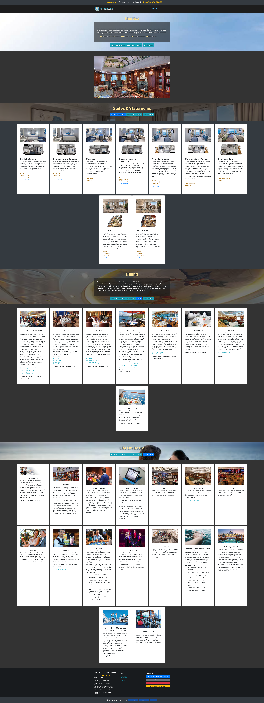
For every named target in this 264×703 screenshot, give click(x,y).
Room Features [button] (24, 179)
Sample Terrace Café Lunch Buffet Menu (129, 363)
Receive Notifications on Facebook (158, 676)
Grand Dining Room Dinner (27, 370)
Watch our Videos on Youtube (159, 683)
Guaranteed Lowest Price (143, 8)
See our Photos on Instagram (158, 680)
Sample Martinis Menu (158, 499)
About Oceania (143, 700)
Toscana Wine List (58, 363)
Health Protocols (133, 700)
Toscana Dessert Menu (59, 360)
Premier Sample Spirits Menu (93, 363)
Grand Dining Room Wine (26, 373)
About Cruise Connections (156, 8)
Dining (139, 45)
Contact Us (166, 8)
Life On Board (148, 45)
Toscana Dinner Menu (58, 359)
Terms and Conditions (125, 679)
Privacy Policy (123, 676)
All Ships (152, 700)
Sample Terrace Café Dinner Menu (128, 365)
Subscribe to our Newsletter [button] (158, 686)
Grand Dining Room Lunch (27, 368)
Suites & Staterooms (118, 45)
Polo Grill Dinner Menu (92, 359)
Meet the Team (123, 677)
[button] (99, 77)
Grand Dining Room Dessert (27, 372)
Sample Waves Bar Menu (59, 569)
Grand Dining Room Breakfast (28, 367)
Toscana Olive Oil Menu (59, 362)
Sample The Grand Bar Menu (192, 500)
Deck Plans (130, 45)
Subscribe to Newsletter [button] (109, 2)
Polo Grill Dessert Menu (92, 360)
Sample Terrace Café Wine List (127, 367)
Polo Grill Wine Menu (91, 362)
